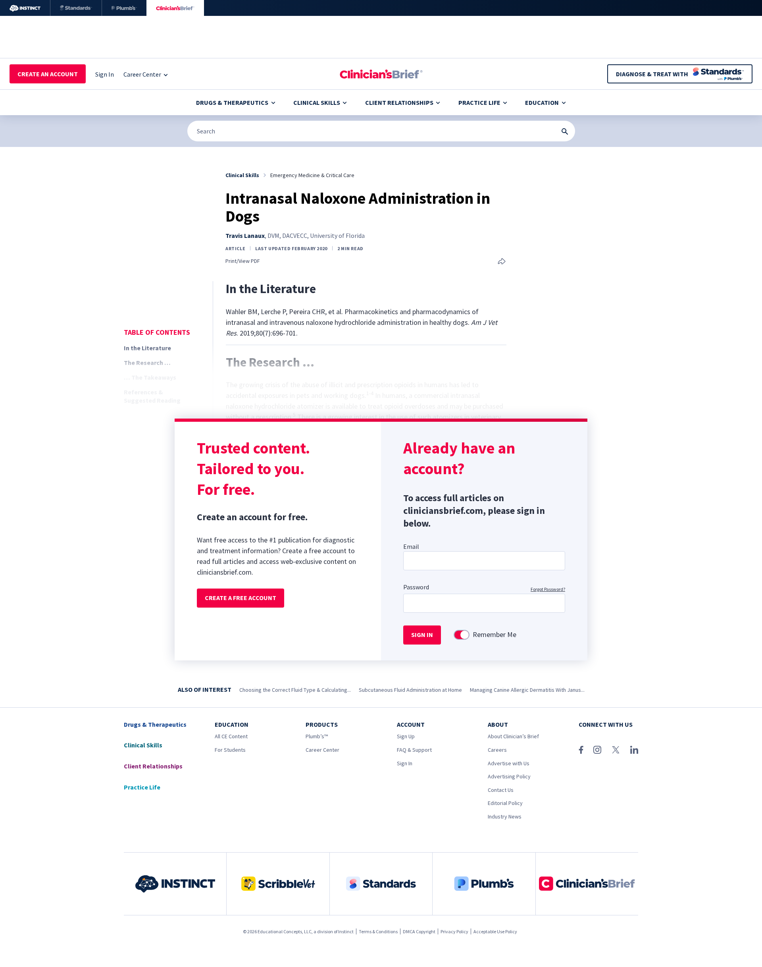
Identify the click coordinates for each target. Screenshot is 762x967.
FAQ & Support (414, 749)
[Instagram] (597, 750)
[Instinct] (25, 8)
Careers (497, 749)
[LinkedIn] (634, 750)
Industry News (504, 816)
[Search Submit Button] (565, 131)
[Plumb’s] (124, 8)
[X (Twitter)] (615, 749)
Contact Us (501, 789)
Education (542, 102)
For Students (230, 749)
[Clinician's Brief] (175, 8)
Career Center (322, 749)
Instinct (346, 931)
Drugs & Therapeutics (232, 102)
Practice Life (479, 102)
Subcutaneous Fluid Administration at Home (410, 689)
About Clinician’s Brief (513, 736)
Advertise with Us (508, 763)
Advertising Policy (509, 776)
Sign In (404, 763)
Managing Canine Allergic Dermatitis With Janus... (527, 689)
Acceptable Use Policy (495, 931)
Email (411, 546)
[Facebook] (581, 750)
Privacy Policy (454, 931)
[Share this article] (501, 262)
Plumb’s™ (317, 736)
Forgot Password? (548, 589)
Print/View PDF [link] (242, 261)
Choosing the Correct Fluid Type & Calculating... (295, 689)
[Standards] (76, 8)
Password (416, 587)
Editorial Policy (505, 803)
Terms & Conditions (378, 931)
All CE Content (231, 736)
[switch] (462, 635)
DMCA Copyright (419, 931)
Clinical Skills (316, 102)
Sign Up (406, 736)
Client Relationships (399, 102)
